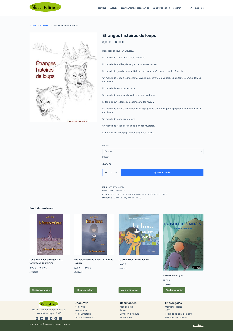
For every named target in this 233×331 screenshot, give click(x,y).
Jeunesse (120, 191)
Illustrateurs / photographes (135, 8)
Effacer (105, 157)
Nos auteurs (81, 310)
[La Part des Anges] (183, 242)
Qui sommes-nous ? (161, 8)
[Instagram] (46, 318)
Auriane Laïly (119, 198)
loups (164, 194)
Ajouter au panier (162, 172)
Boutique (102, 8)
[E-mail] (55, 318)
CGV (167, 310)
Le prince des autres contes (134, 259)
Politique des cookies (176, 317)
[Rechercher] (187, 8)
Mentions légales (173, 306)
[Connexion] (191, 8)
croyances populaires (137, 194)
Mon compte (126, 306)
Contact (177, 8)
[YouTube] (51, 318)
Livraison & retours (129, 313)
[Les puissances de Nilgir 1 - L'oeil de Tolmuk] (94, 234)
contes (120, 194)
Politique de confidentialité (178, 313)
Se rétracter (126, 317)
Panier (123, 310)
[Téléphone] (60, 318)
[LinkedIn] (41, 318)
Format (105, 145)
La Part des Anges (173, 275)
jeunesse (155, 194)
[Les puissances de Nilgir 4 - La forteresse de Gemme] (50, 234)
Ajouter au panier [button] (129, 290)
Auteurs (113, 8)
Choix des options (41, 290)
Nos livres (80, 306)
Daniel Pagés (134, 198)
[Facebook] (37, 318)
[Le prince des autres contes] (139, 234)
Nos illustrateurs (83, 313)
